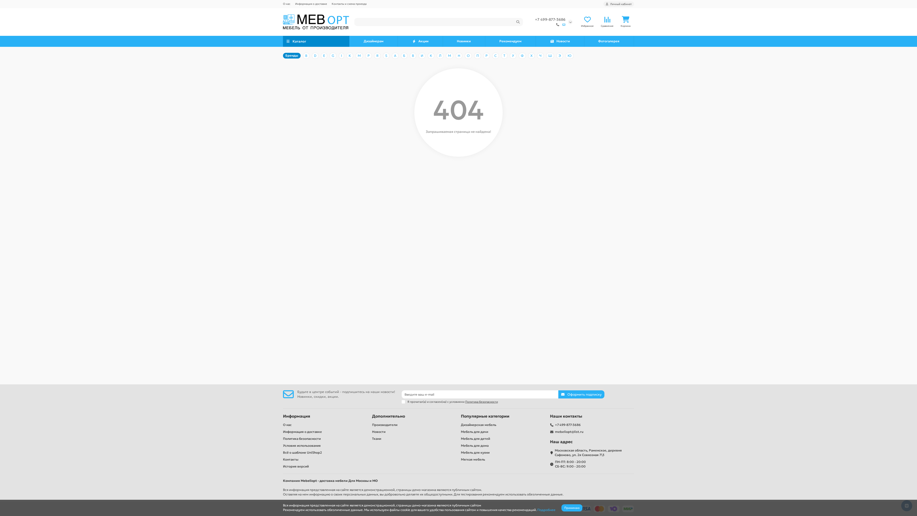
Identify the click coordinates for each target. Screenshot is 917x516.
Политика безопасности (302, 439)
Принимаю (572, 508)
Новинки (464, 41)
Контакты (291, 459)
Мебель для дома (475, 446)
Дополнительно (388, 416)
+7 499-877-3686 (550, 19)
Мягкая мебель (473, 459)
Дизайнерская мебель (478, 425)
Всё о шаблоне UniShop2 (302, 453)
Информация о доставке (311, 3)
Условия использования (302, 446)
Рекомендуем (510, 41)
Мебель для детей (475, 439)
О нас (286, 3)
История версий (296, 466)
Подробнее (546, 510)
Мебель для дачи (474, 432)
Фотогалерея (608, 41)
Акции (423, 41)
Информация (296, 416)
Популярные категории (485, 416)
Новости (563, 41)
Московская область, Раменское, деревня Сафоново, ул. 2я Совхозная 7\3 (588, 452)
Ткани (376, 439)
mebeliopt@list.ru (569, 432)
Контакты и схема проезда (349, 3)
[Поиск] (518, 22)
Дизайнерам (374, 41)
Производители (384, 425)
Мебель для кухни (475, 453)
